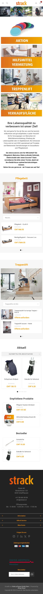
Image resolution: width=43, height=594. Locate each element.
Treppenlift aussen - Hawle (23, 324)
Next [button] (40, 12)
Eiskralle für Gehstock (32, 379)
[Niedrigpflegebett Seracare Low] (7, 241)
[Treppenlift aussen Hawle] (7, 327)
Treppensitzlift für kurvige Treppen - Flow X (26, 311)
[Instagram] (14, 536)
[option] (21, 12)
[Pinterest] (29, 536)
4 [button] (22, 391)
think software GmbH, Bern (20, 586)
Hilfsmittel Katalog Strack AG (26, 417)
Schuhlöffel (20, 439)
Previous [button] (4, 12)
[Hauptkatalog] (9, 421)
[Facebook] (17, 536)
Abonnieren (32, 574)
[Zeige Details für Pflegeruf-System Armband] (9, 409)
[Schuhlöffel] (9, 443)
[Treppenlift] (21, 284)
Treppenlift (21, 264)
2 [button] (22, 336)
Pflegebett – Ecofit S (21, 224)
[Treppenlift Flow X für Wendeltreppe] (7, 314)
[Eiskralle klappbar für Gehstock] (31, 367)
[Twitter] (25, 536)
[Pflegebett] (21, 198)
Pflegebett (21, 178)
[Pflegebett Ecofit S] (7, 228)
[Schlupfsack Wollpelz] (11, 367)
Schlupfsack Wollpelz (11, 379)
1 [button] (20, 250)
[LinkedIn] (21, 536)
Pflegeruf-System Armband (25, 405)
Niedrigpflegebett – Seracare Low (25, 237)
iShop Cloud (21, 588)
